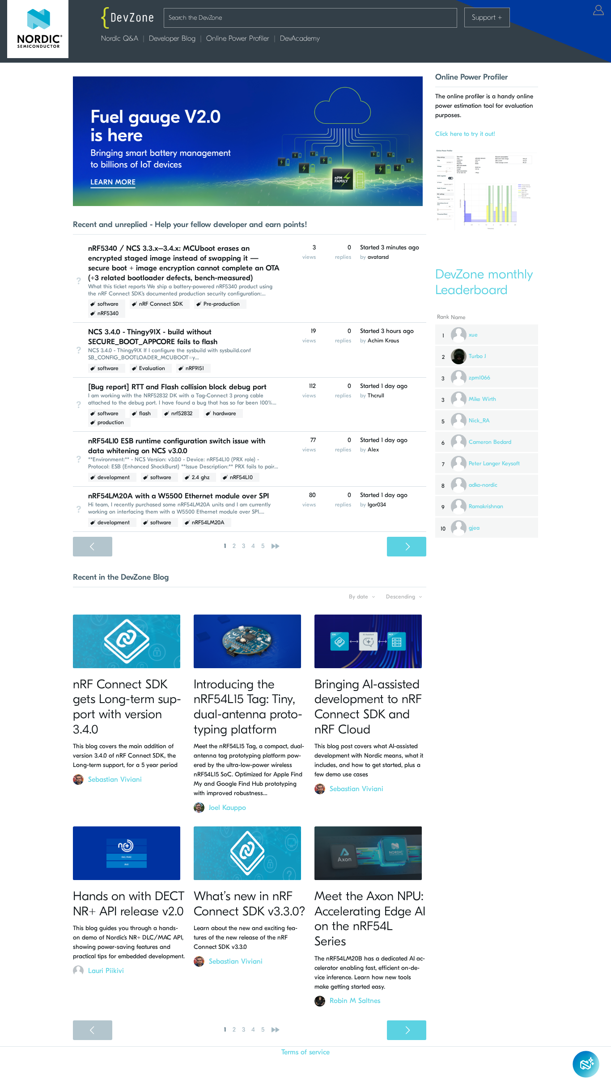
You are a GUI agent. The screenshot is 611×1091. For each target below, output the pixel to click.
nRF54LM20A (208, 522)
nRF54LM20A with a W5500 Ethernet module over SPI (178, 496)
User (598, 10)
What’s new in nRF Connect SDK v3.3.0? (249, 903)
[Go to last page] (275, 546)
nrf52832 (181, 413)
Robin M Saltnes (355, 1001)
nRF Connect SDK (161, 304)
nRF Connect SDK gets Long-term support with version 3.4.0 (127, 707)
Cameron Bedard (490, 442)
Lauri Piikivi (106, 971)
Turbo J (477, 356)
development (114, 477)
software (108, 304)
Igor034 (377, 504)
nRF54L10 (241, 477)
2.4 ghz (200, 477)
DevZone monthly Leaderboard (484, 282)
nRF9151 (195, 368)
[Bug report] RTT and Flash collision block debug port (177, 387)
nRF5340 (108, 313)
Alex (373, 450)
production (111, 422)
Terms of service (305, 1052)
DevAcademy (300, 38)
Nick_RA (479, 420)
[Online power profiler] (486, 227)
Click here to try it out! (465, 134)
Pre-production (222, 304)
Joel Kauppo (227, 808)
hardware (224, 413)
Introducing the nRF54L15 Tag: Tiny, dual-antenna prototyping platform (248, 707)
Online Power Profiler (237, 38)
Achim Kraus (383, 340)
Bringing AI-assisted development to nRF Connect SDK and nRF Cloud (368, 707)
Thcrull (376, 395)
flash (145, 413)
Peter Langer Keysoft (494, 463)
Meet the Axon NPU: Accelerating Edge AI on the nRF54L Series (369, 918)
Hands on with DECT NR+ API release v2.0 (128, 903)
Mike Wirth (482, 399)
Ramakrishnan (486, 506)
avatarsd (378, 257)
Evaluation (152, 368)
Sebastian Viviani (115, 779)
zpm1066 (479, 378)
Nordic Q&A (119, 38)
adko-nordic (483, 485)
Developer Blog (172, 38)
